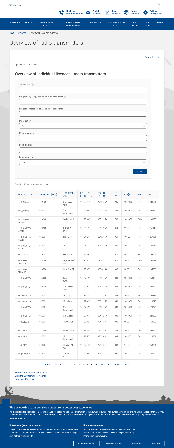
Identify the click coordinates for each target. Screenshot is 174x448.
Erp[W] (127, 194)
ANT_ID (152, 194)
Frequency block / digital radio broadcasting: (41, 109)
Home (12, 33)
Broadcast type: (27, 157)
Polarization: (25, 121)
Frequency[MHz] (48, 194)
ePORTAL (29, 22)
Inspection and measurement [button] (73, 24)
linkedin (145, 3)
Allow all (137, 443)
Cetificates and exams (46, 24)
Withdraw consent (86, 443)
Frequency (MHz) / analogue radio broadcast (41, 96)
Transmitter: (25, 84)
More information (17, 418)
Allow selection (114, 443)
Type (140, 194)
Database (22, 33)
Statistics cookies (94, 425)
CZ (158, 3)
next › (118, 364)
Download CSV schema (25, 379)
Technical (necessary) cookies (27, 425)
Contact (160, 22)
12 (107, 364)
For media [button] (147, 24)
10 (96, 364)
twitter (140, 3)
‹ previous (58, 364)
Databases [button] (95, 22)
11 (102, 364)
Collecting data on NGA (115, 24)
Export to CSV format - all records (30, 376)
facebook (135, 3)
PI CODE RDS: (25, 145)
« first (47, 364)
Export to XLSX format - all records (31, 372)
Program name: (26, 133)
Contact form (152, 57)
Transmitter (25, 194)
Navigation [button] (15, 22)
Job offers (134, 24)
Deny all (156, 443)
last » (126, 364)
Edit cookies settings (6, 401)
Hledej (152, 3)
